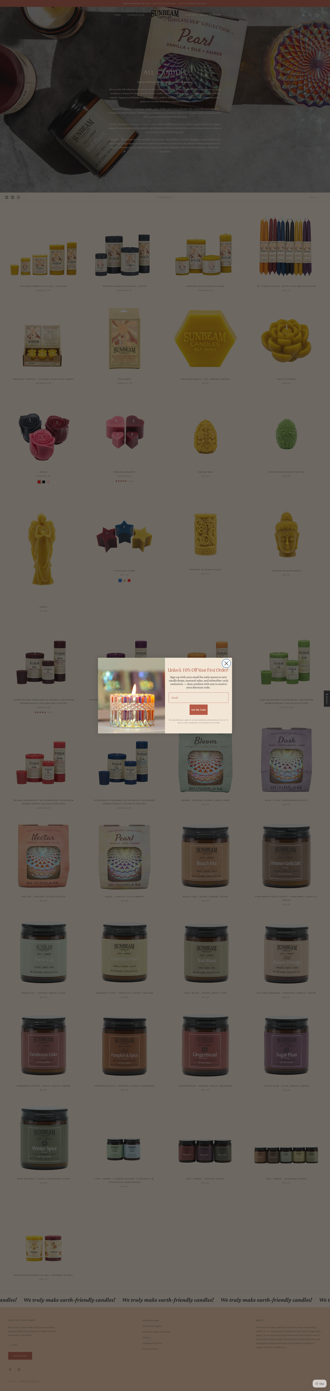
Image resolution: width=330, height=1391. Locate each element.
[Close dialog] (226, 663)
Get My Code (198, 709)
